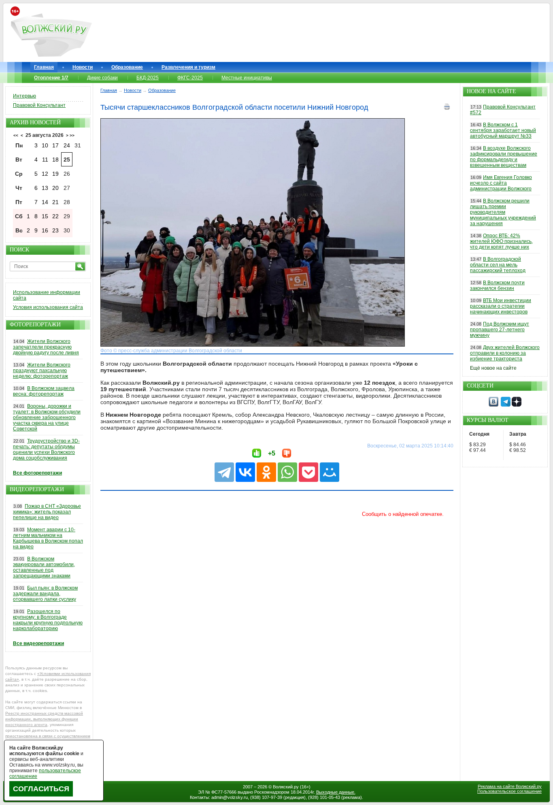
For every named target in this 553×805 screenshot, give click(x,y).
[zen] (516, 405)
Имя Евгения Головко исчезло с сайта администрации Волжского (501, 183)
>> (72, 135)
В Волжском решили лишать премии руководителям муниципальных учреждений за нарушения (503, 212)
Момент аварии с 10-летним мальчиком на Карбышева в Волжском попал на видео (48, 538)
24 (67, 145)
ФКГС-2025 (190, 78)
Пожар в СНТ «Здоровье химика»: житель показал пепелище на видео (47, 511)
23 (55, 230)
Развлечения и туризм (188, 67)
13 (45, 188)
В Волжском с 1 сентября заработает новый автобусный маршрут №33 (503, 130)
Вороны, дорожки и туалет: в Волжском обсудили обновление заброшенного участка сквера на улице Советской (47, 417)
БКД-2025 (147, 78)
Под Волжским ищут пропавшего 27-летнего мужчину (499, 329)
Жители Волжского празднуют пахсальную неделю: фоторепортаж (41, 370)
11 (45, 159)
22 (55, 216)
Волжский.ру (286, 786)
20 (55, 188)
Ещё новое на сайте (493, 368)
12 (45, 173)
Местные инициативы (246, 78)
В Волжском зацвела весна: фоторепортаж (43, 391)
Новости (82, 67)
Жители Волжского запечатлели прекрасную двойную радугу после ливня (46, 347)
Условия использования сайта (48, 307)
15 (45, 216)
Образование (127, 67)
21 (55, 202)
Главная (44, 67)
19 (55, 173)
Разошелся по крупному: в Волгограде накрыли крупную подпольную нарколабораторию (48, 620)
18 (55, 159)
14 (45, 202)
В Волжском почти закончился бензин (497, 285)
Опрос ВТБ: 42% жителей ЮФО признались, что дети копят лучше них (501, 241)
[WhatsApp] (287, 472)
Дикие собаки (102, 78)
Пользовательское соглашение (509, 791)
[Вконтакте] (493, 405)
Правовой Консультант (39, 105)
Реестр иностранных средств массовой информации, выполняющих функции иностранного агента (44, 719)
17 (55, 145)
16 (45, 230)
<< (15, 135)
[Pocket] (308, 472)
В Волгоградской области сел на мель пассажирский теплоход (497, 264)
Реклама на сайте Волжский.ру (510, 786)
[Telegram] (224, 472)
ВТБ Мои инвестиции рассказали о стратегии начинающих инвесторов (500, 306)
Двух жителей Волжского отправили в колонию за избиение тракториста (505, 353)
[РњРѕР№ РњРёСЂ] (329, 472)
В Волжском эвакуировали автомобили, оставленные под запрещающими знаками (44, 567)
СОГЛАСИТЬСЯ (41, 789)
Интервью (24, 96)
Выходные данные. (335, 792)
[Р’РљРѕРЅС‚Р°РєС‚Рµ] (245, 472)
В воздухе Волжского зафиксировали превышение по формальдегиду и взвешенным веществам (503, 156)
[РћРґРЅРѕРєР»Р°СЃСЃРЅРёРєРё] (266, 472)
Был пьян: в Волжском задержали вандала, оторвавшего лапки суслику (45, 593)
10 (45, 145)
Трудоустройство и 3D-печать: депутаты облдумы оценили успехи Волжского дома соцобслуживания (46, 449)
